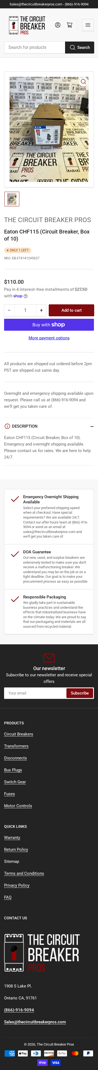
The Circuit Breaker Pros (47, 220)
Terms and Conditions (24, 873)
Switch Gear (15, 781)
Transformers (16, 746)
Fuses (9, 793)
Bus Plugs (13, 770)
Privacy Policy (16, 885)
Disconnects (15, 758)
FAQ (7, 897)
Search (83, 47)
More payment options (49, 338)
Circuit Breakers (18, 734)
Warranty (12, 837)
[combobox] (49, 47)
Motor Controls (18, 805)
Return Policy (16, 849)
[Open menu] (88, 25)
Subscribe (80, 693)
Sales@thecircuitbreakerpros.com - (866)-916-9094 (49, 4)
